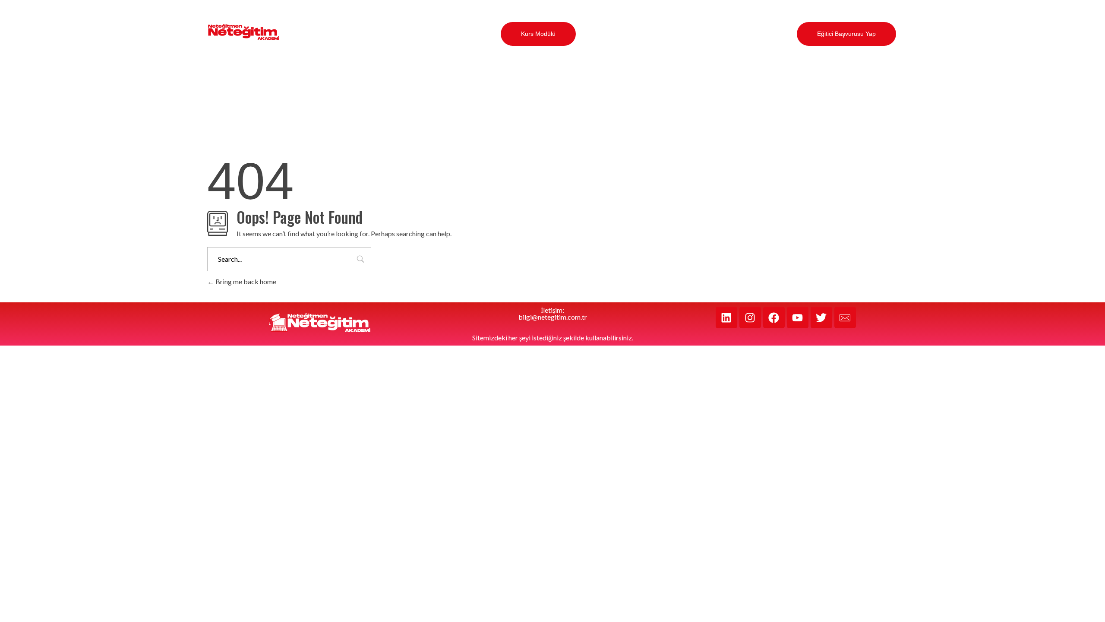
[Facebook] (774, 317)
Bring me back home (245, 281)
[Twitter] (821, 317)
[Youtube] (797, 317)
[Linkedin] (726, 317)
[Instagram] (750, 317)
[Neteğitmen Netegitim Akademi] (243, 32)
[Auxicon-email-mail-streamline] (845, 317)
